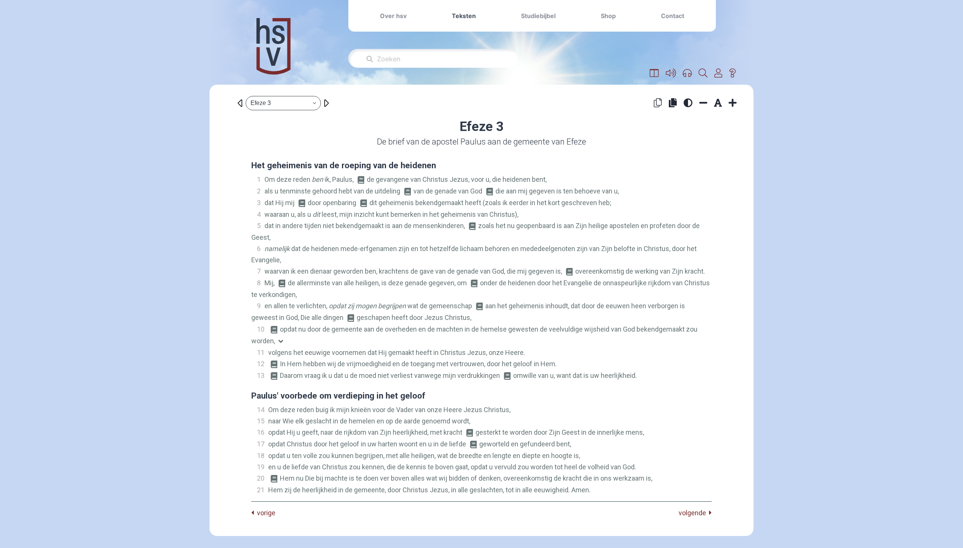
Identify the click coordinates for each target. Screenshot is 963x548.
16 (260, 432)
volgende (694, 513)
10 (260, 329)
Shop (608, 16)
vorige (264, 513)
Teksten (464, 16)
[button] (654, 73)
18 (260, 456)
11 (260, 352)
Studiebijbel (538, 16)
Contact (672, 16)
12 (260, 364)
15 (260, 421)
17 (260, 444)
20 (260, 478)
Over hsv (393, 16)
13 (260, 375)
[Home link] (273, 51)
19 (260, 467)
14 (260, 410)
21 (260, 490)
